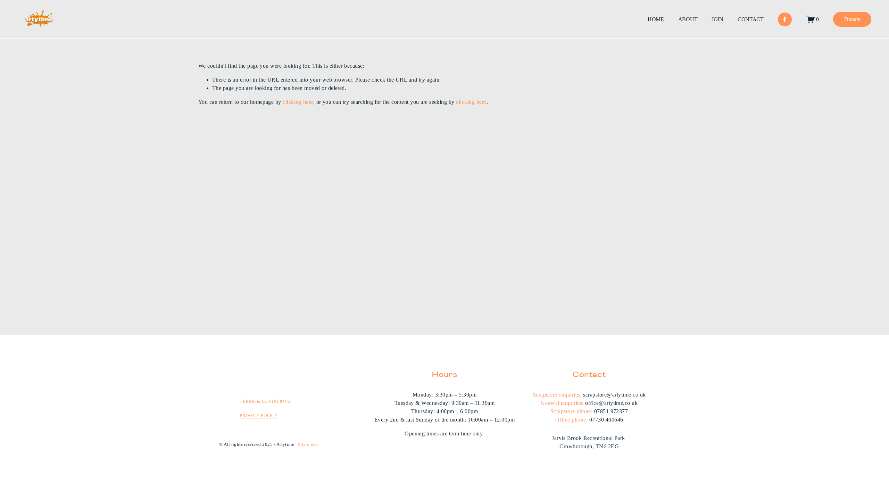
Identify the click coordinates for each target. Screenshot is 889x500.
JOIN (717, 19)
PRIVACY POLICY (259, 415)
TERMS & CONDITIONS (265, 401)
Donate (852, 19)
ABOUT (687, 19)
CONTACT (751, 19)
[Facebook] (785, 19)
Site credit (308, 444)
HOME (656, 19)
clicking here (298, 102)
